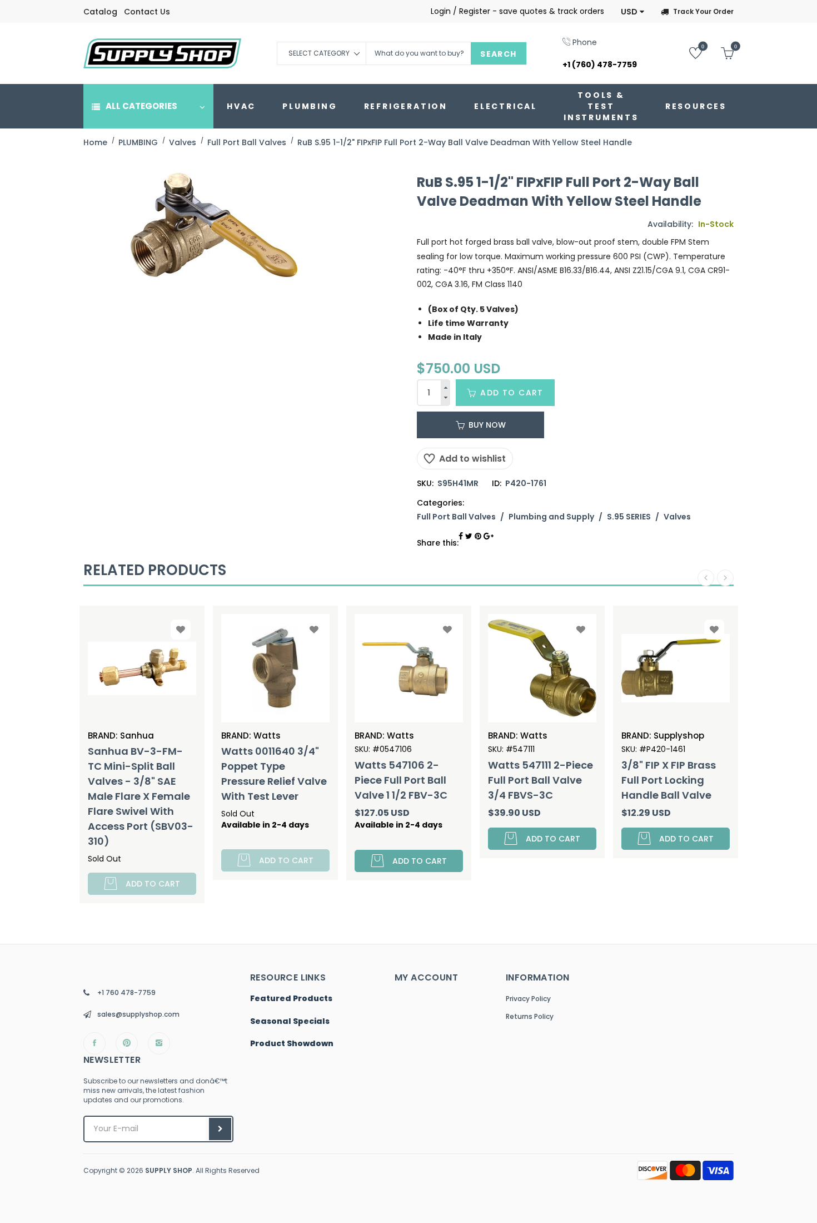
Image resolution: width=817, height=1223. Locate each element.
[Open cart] (719, 52)
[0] (687, 52)
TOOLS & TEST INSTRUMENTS (601, 106)
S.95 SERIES (629, 516)
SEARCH (498, 54)
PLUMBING (309, 106)
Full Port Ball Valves (456, 516)
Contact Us (147, 11)
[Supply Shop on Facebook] (94, 1043)
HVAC (241, 106)
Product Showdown (291, 1044)
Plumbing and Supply (551, 516)
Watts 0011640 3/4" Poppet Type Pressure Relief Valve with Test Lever (274, 773)
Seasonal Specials (290, 1022)
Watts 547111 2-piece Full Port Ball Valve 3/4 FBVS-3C (540, 780)
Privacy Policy (528, 998)
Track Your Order (703, 11)
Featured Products (291, 999)
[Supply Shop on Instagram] (159, 1043)
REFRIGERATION (405, 106)
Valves (677, 516)
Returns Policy (530, 1016)
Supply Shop (168, 1170)
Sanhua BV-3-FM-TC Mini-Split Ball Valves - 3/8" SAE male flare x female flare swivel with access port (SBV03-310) (140, 796)
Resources (695, 106)
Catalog (100, 11)
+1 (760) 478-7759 (599, 64)
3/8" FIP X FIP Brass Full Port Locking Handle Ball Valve (668, 780)
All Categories (141, 106)
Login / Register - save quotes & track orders (517, 11)
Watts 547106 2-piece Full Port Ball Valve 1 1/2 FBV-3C (401, 780)
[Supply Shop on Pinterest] (127, 1043)
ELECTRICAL (505, 106)
